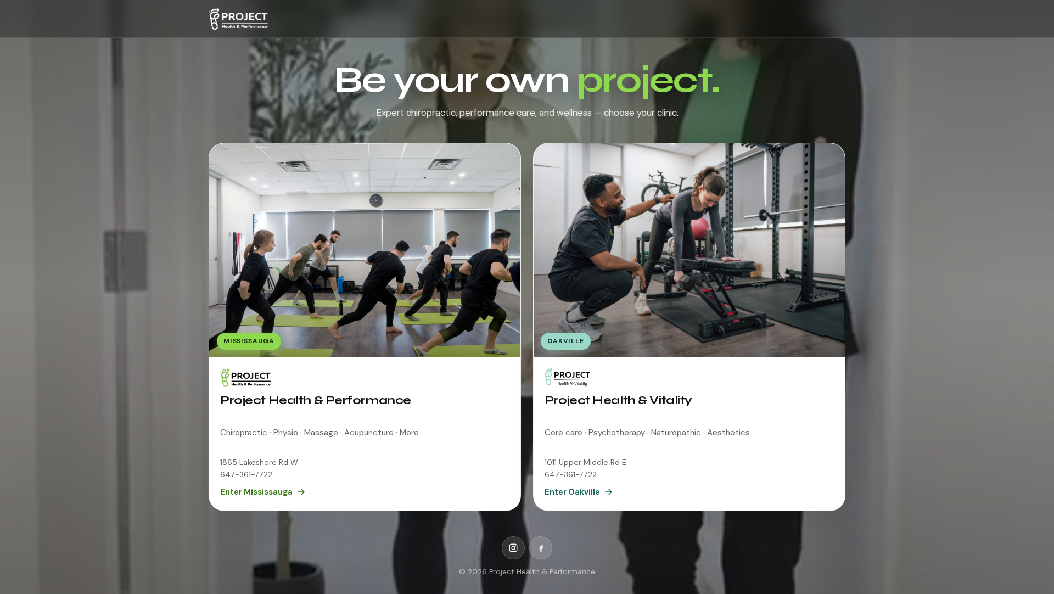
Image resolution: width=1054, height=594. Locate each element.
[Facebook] (540, 547)
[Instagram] (513, 547)
